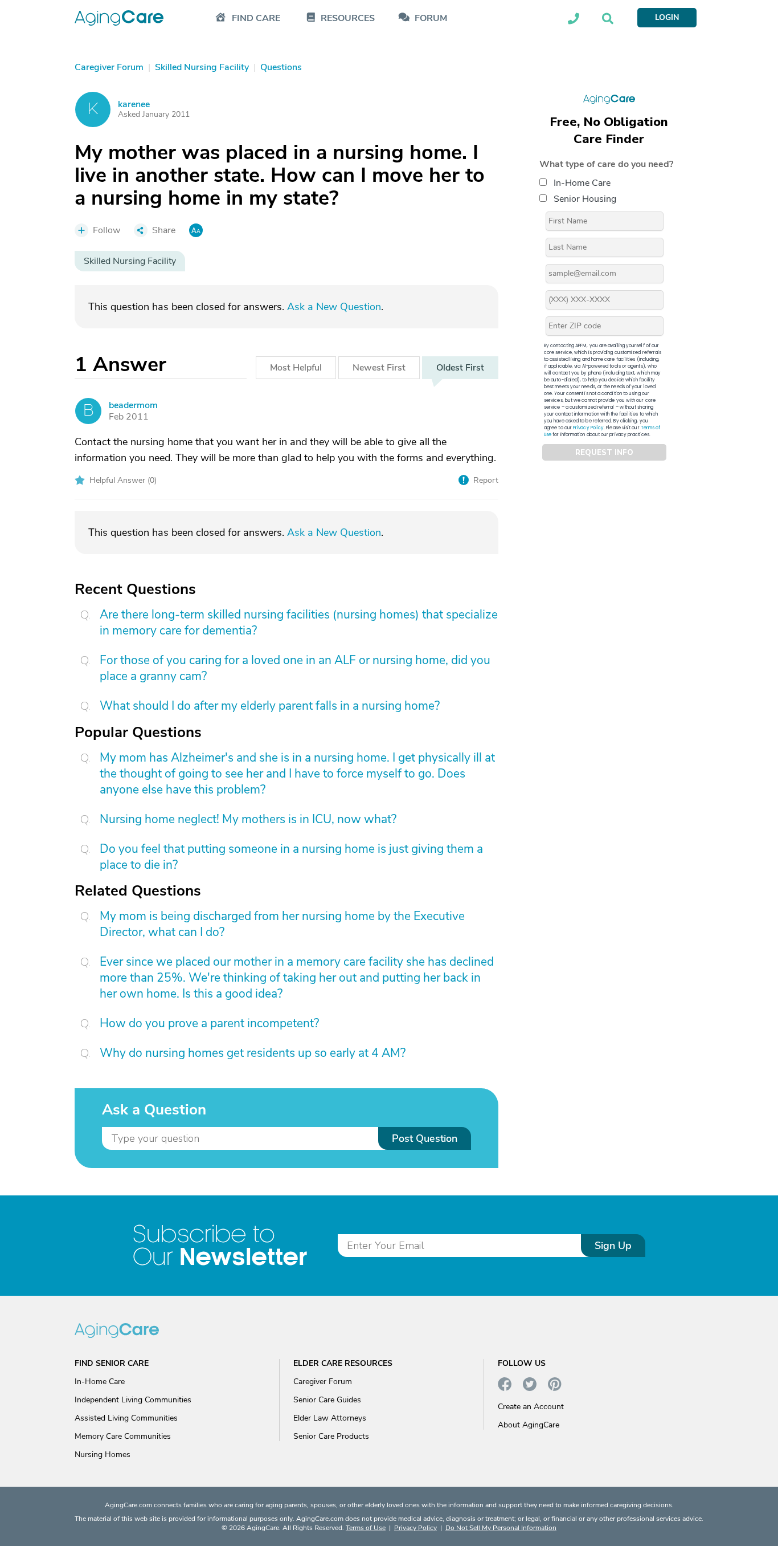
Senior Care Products (331, 1436)
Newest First (379, 367)
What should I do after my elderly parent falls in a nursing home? (270, 706)
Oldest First (460, 367)
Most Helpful (296, 367)
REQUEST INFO (604, 452)
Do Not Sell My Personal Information (500, 1527)
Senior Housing (585, 199)
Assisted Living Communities (126, 1418)
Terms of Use (366, 1527)
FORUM (431, 19)
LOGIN (667, 17)
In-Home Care (582, 183)
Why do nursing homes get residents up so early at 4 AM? (253, 1053)
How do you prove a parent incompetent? (209, 1023)
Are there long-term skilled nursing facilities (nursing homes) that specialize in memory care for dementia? (299, 622)
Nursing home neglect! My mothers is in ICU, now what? (248, 819)
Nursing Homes (102, 1454)
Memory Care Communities (123, 1436)
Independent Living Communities (133, 1399)
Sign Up (613, 1245)
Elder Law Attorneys (329, 1418)
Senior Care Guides (327, 1399)
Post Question (424, 1138)
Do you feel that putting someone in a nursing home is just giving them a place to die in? (291, 857)
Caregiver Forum (322, 1381)
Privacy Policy (588, 428)
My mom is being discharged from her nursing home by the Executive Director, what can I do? (282, 924)
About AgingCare (528, 1424)
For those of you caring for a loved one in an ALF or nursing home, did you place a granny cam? (295, 668)
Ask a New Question (334, 307)
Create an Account (531, 1406)
